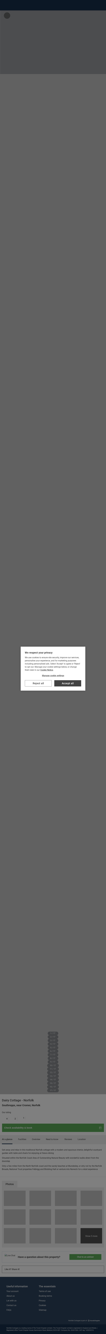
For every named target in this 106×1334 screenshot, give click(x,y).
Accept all (68, 683)
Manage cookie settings (53, 675)
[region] (53, 669)
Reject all (38, 683)
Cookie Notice (46, 670)
